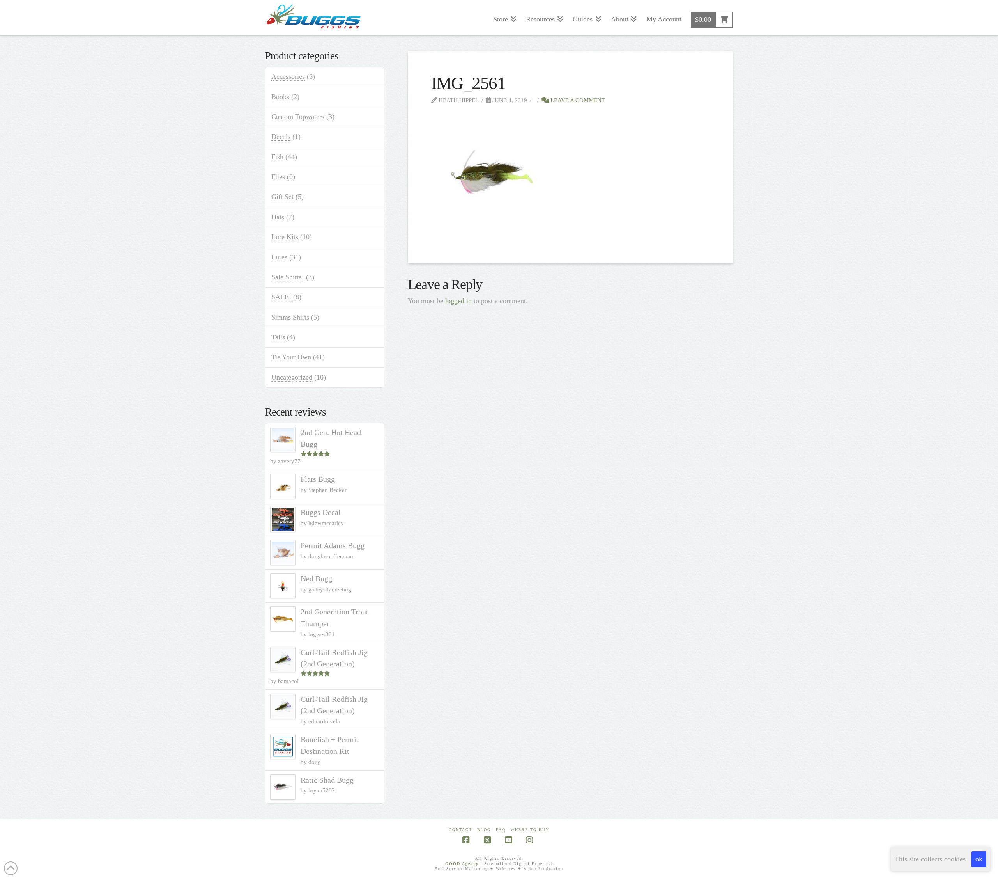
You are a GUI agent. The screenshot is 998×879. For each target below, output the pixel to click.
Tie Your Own (291, 357)
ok (978, 859)
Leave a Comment (577, 100)
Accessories (288, 76)
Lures (279, 257)
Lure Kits (284, 237)
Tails (278, 337)
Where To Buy (530, 830)
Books (280, 97)
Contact (460, 830)
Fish (277, 157)
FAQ (501, 830)
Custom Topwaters (297, 117)
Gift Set (282, 197)
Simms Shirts (290, 317)
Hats (277, 217)
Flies (278, 177)
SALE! (281, 297)
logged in (458, 301)
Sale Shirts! (287, 277)
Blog (484, 830)
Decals (280, 136)
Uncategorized (291, 377)
